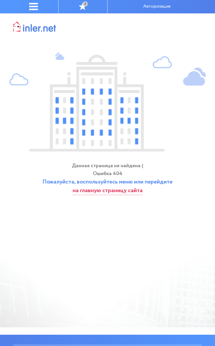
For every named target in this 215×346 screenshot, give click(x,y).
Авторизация (156, 6)
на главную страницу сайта (108, 190)
